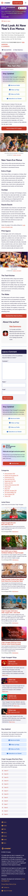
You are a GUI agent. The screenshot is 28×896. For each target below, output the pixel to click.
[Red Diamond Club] (8, 8)
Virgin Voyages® (17, 270)
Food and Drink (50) (10, 479)
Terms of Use (12, 884)
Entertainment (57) (9, 477)
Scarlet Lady (12, 661)
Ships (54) (7, 488)
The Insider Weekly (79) (10, 492)
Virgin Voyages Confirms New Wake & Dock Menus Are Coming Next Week (12, 580)
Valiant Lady (12, 679)
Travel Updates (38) (9, 494)
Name (4, 382)
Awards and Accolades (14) (11, 475)
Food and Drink (7, 50)
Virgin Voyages (17, 155)
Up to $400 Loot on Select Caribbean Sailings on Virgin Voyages (12, 551)
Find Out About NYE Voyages (14, 128)
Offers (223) (8, 487)
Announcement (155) (10, 473)
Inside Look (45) (9, 483)
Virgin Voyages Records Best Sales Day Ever (8, 523)
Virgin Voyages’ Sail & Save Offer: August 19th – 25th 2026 (10, 611)
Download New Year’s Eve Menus (14, 316)
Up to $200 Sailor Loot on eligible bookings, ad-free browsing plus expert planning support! (13, 14)
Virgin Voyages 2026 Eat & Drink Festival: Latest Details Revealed (11, 643)
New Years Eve (18, 50)
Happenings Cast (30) (10, 481)
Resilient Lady (12, 696)
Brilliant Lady (12, 710)
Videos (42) (7, 496)
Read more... (5, 675)
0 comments (5, 46)
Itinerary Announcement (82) (12, 485)
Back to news (7, 21)
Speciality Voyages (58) (10, 490)
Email (4, 389)
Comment (5, 361)
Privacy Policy (4, 884)
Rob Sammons (15, 326)
